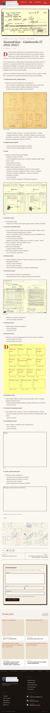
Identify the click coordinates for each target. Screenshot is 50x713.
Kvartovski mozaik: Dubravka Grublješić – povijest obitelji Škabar (37, 662)
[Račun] (31, 351)
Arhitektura (6, 38)
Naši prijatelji (6, 700)
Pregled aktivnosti (31, 680)
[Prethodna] (43, 614)
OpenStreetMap (44, 545)
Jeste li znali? (14, 38)
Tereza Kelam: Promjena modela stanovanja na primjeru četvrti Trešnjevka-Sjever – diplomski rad (11, 663)
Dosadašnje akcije (31, 682)
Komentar (7, 572)
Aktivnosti (38, 2)
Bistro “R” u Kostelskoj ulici (9, 638)
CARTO (47, 545)
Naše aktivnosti (6, 702)
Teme (30, 2)
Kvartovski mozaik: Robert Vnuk (35, 638)
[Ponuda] (22, 351)
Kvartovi (24, 2)
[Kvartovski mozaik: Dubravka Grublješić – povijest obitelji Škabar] (37, 651)
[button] (25, 534)
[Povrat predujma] (41, 351)
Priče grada (22, 38)
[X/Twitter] (10, 550)
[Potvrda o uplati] (13, 362)
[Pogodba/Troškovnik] (22, 362)
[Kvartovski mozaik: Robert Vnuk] (37, 627)
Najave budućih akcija (32, 684)
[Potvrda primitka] (41, 362)
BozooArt (46, 711)
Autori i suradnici (6, 698)
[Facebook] (7, 550)
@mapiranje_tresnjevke (35, 705)
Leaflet (41, 545)
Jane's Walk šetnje (31, 687)
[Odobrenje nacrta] (13, 351)
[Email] (13, 550)
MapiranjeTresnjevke (34, 701)
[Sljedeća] (46, 614)
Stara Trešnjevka (30, 38)
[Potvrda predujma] (22, 372)
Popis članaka (30, 689)
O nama (45, 3)
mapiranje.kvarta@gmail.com (36, 696)
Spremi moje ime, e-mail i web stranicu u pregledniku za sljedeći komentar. (20, 596)
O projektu (5, 696)
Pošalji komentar (12, 599)
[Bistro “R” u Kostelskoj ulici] (13, 627)
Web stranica (8, 591)
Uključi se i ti (6, 704)
